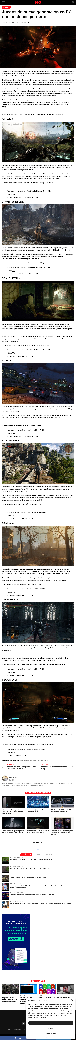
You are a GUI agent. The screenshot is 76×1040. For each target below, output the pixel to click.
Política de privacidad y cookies (43, 1037)
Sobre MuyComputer (13, 1029)
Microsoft (18, 76)
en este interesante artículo (31, 89)
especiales (25, 760)
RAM (13, 271)
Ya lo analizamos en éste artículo (12, 645)
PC (71, 165)
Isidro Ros (24, 22)
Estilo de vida (35, 760)
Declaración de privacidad (58, 1037)
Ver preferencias (51, 1033)
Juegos (43, 760)
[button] (72, 1000)
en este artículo (49, 726)
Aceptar (50, 1023)
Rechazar (50, 1028)
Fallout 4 (24, 489)
